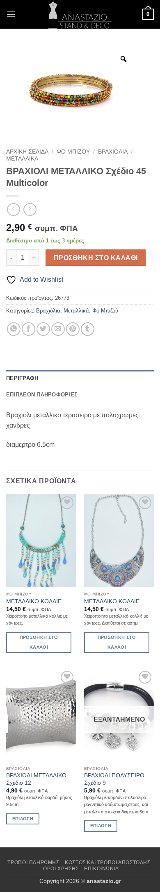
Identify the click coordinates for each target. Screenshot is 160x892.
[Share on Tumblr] (87, 329)
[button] (11, 14)
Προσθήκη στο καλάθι (96, 257)
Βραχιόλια (113, 152)
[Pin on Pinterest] (73, 329)
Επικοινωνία (101, 869)
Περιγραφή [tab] (22, 378)
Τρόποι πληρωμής (33, 862)
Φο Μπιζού (73, 152)
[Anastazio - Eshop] (80, 14)
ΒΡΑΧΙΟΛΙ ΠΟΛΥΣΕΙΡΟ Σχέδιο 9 (114, 779)
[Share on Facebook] (28, 329)
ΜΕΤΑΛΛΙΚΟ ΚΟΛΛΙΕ (34, 601)
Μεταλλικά (22, 159)
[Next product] (13, 209)
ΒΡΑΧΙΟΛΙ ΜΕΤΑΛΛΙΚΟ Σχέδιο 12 (36, 779)
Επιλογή (22, 818)
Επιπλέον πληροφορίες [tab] (42, 395)
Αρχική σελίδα (27, 152)
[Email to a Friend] (58, 329)
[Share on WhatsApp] (14, 329)
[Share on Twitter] (43, 329)
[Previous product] (29, 209)
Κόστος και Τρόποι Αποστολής (108, 862)
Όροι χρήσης (61, 869)
